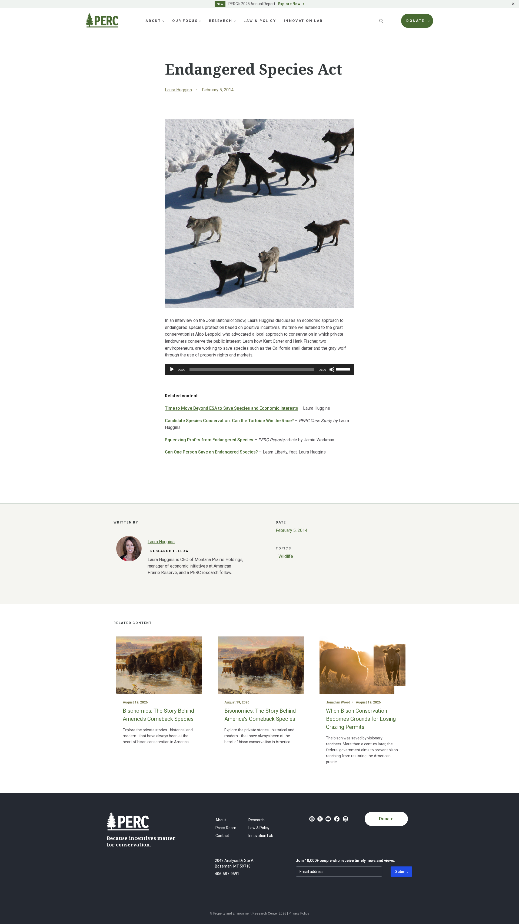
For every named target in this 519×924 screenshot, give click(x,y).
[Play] (172, 369)
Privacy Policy (299, 913)
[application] (259, 369)
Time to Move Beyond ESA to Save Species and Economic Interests (231, 408)
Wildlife (285, 556)
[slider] (343, 369)
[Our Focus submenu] (200, 20)
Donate (386, 818)
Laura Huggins (178, 89)
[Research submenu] (235, 20)
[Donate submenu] (429, 20)
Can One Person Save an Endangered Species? (211, 452)
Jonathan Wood (338, 702)
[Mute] (332, 369)
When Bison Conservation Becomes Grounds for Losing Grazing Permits (361, 719)
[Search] (381, 20)
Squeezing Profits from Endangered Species (209, 439)
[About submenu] (163, 20)
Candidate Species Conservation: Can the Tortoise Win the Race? (229, 420)
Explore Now (289, 4)
